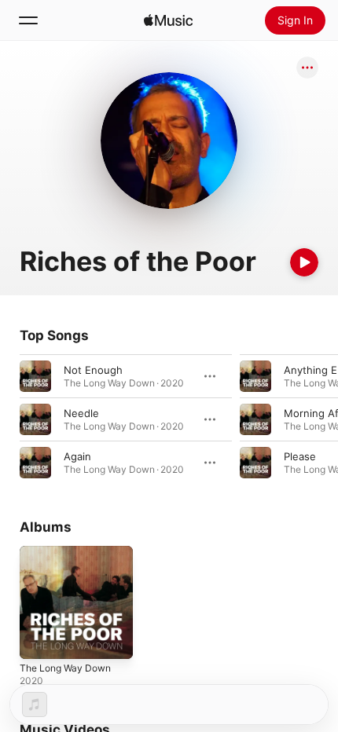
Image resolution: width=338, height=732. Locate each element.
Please (300, 456)
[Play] (304, 262)
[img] (168, 20)
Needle (81, 413)
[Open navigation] (28, 20)
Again (77, 456)
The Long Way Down (65, 668)
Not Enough (93, 370)
